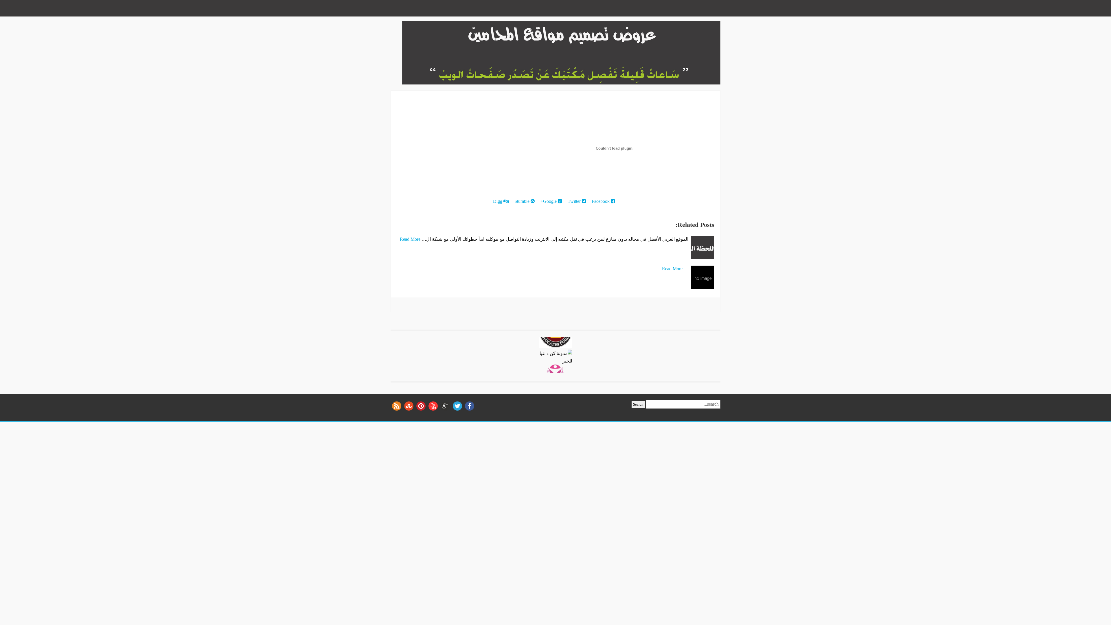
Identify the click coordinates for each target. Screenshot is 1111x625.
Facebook (601, 201)
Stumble (522, 201)
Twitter (575, 201)
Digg (498, 201)
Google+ (549, 201)
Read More (410, 239)
